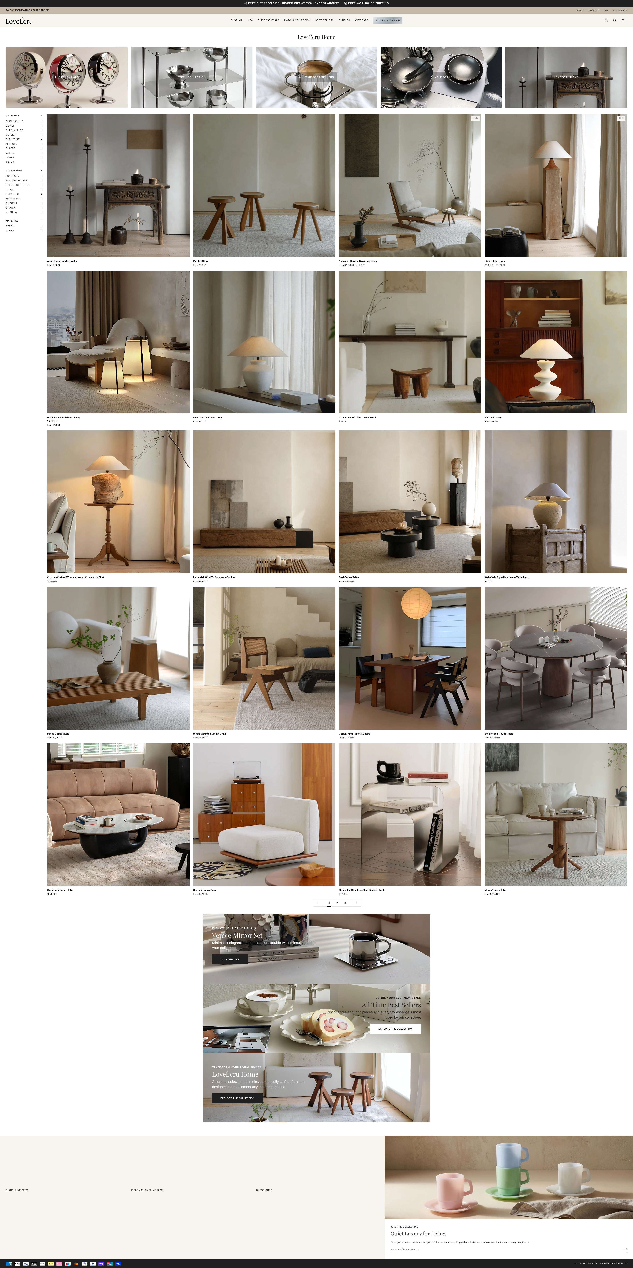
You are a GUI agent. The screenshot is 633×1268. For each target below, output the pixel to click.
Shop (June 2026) (17, 1190)
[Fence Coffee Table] (118, 658)
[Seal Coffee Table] (410, 501)
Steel (10, 226)
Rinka (10, 189)
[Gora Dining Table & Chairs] (410, 658)
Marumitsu (13, 198)
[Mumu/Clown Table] (556, 814)
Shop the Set (230, 959)
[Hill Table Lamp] (556, 342)
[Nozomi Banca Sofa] (264, 814)
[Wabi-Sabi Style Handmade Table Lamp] (556, 501)
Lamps (10, 157)
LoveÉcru (12, 176)
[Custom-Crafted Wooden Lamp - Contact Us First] (118, 501)
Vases (10, 153)
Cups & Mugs (14, 130)
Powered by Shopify (613, 1263)
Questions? (264, 1190)
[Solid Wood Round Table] (556, 658)
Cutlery (11, 135)
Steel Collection (18, 185)
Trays (10, 162)
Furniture (13, 139)
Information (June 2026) (147, 1190)
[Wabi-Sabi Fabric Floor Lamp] (118, 342)
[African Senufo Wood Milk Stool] (410, 342)
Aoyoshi (11, 203)
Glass (10, 230)
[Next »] (357, 903)
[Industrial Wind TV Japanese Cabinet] (264, 501)
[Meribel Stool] (264, 185)
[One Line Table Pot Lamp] (264, 342)
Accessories (15, 121)
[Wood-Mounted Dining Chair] (264, 658)
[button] (236, 20)
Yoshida (11, 212)
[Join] (624, 1249)
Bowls (10, 126)
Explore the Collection (395, 1029)
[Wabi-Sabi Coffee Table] (118, 814)
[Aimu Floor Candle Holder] (118, 185)
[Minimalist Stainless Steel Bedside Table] (410, 814)
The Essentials (16, 180)
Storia (10, 208)
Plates (10, 148)
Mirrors (11, 144)
